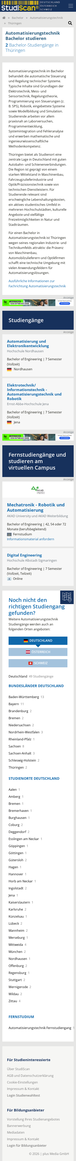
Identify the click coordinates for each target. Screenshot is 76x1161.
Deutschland (40, 640)
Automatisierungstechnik (46, 18)
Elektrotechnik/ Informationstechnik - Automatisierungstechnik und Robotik (34, 391)
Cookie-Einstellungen (22, 1082)
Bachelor (17, 18)
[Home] (3, 17)
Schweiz (41, 663)
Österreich (41, 652)
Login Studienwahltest (23, 1095)
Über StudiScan (18, 1069)
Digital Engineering (24, 555)
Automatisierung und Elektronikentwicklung (28, 343)
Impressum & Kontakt (23, 1089)
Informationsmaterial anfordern (30, 539)
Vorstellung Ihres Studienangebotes (33, 1119)
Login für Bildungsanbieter (27, 1145)
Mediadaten (16, 1132)
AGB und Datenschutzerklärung (30, 1075)
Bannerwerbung (19, 1126)
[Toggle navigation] (70, 6)
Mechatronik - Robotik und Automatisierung (36, 507)
